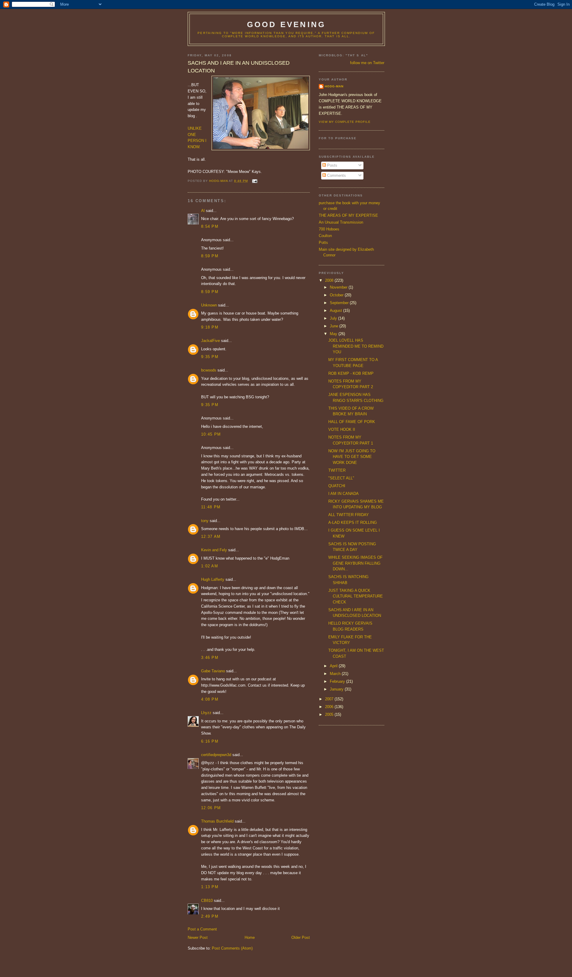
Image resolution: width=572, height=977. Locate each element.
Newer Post (198, 937)
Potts (323, 242)
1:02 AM (209, 566)
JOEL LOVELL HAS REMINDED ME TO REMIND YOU (355, 346)
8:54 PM (209, 226)
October (337, 295)
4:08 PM (209, 699)
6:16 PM (209, 741)
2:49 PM (209, 916)
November (339, 287)
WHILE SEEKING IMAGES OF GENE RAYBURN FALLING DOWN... (355, 563)
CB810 (207, 900)
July (334, 318)
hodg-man (334, 86)
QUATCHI (336, 486)
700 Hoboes (329, 229)
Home (250, 937)
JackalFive (210, 340)
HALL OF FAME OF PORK (351, 421)
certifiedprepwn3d (216, 755)
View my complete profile (345, 121)
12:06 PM (211, 808)
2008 (330, 280)
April (334, 666)
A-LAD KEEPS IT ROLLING (352, 522)
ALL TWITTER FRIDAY (348, 515)
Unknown (209, 305)
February (338, 681)
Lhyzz (206, 712)
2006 (330, 707)
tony (205, 520)
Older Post (300, 937)
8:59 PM (209, 256)
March (336, 673)
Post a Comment (202, 929)
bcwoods (208, 370)
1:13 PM (209, 887)
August (336, 310)
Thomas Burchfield (217, 821)
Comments (336, 175)
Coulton (325, 235)
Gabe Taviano (213, 671)
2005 (330, 714)
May (334, 334)
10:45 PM (211, 434)
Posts (331, 165)
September (340, 303)
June (334, 326)
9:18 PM (209, 327)
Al (203, 210)
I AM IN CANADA (343, 493)
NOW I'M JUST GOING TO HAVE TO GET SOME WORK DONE (351, 457)
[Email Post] (254, 180)
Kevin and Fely (214, 550)
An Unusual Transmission (341, 222)
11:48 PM (210, 507)
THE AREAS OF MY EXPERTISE (348, 215)
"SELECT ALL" (341, 478)
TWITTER (337, 470)
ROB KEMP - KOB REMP (351, 373)
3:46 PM (209, 657)
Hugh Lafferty (212, 579)
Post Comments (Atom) (232, 948)
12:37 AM (210, 536)
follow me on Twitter (367, 63)
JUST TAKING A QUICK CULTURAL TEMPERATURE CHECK (355, 596)
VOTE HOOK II (341, 429)
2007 (330, 699)
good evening (286, 24)
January (337, 689)
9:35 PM (209, 356)
